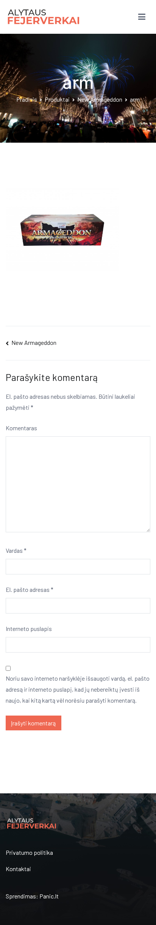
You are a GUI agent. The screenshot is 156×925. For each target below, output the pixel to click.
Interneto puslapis (29, 628)
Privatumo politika (29, 852)
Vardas (16, 550)
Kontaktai (18, 868)
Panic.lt (49, 896)
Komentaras (21, 427)
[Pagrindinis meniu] (141, 17)
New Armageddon (33, 342)
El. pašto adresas (29, 589)
